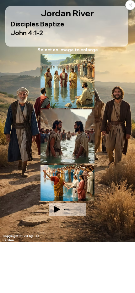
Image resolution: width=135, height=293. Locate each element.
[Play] (57, 209)
